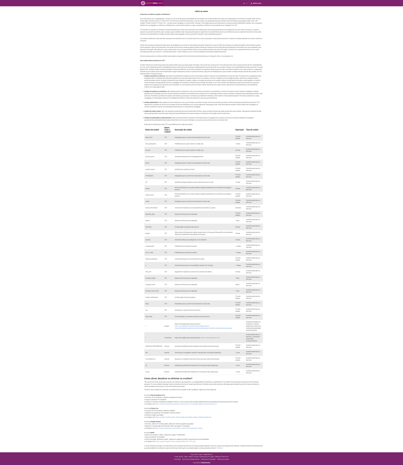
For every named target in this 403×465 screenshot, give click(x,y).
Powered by (201, 463)
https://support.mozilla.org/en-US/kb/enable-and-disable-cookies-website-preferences (183, 417)
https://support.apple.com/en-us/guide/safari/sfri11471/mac (175, 441)
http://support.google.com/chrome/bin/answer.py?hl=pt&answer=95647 (179, 428)
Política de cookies (223, 459)
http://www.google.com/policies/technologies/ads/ (191, 326)
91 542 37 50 (224, 456)
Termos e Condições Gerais (191, 459)
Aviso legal (177, 459)
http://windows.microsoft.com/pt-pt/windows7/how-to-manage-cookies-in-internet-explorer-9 (186, 404)
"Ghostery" (220, 448)
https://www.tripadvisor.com (210, 338)
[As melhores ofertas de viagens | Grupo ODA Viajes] (151, 3)
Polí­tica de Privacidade (208, 459)
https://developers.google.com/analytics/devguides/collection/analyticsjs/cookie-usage (203, 328)
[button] (245, 3)
